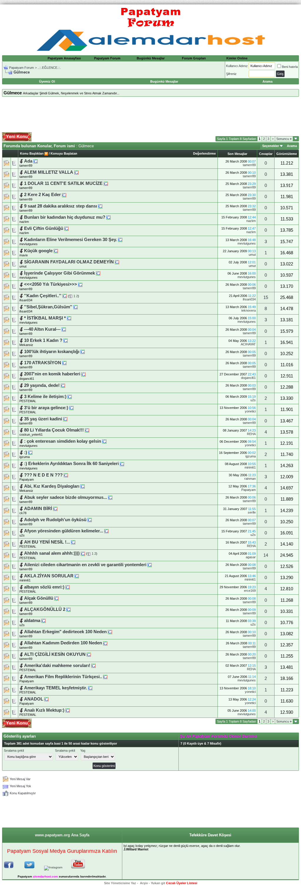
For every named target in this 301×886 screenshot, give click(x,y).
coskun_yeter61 (31, 434)
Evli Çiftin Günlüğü (44, 228)
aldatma (32, 620)
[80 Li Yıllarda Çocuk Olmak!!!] (87, 430)
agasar (251, 557)
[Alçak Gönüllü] (56, 598)
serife (252, 512)
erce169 (250, 590)
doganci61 (26, 378)
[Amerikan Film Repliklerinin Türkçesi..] (105, 676)
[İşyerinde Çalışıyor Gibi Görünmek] (98, 273)
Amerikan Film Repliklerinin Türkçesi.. (63, 676)
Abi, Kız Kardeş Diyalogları (51, 486)
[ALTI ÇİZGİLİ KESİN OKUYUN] (89, 654)
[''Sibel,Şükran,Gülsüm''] (75, 307)
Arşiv (144, 883)
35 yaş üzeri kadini (43, 419)
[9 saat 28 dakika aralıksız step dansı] (100, 206)
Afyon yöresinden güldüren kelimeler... (63, 531)
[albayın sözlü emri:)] (68, 587)
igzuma (24, 457)
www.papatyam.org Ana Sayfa (62, 835)
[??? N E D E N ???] (66, 475)
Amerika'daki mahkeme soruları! (57, 665)
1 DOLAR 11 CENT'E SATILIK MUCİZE (63, 183)
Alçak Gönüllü (39, 598)
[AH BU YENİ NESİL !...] (73, 542)
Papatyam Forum (107, 58)
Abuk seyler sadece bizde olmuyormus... (66, 497)
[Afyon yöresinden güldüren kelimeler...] (106, 531)
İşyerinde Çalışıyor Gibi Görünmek (59, 273)
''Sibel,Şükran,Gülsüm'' (48, 307)
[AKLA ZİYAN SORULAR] (77, 576)
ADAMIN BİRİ (38, 508)
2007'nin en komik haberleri (52, 374)
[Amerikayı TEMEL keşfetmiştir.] (90, 688)
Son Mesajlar (237, 154)
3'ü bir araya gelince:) (46, 407)
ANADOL (33, 699)
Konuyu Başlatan (64, 153)
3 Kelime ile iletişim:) (45, 396)
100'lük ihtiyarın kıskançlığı (52, 351)
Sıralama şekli (14, 750)
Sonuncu (284, 139)
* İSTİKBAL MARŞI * (45, 318)
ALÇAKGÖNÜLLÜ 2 (45, 609)
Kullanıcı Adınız (237, 66)
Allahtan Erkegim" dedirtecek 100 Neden (66, 631)
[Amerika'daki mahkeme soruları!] (93, 665)
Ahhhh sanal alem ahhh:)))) (52, 553)
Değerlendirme (204, 153)
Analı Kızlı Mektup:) (44, 710)
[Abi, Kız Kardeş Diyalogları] (83, 486)
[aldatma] (43, 620)
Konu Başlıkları (32, 153)
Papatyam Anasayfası (64, 58)
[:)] (30, 452)
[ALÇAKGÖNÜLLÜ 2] (68, 609)
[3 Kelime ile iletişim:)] (70, 396)
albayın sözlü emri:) (44, 587)
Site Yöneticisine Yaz (120, 883)
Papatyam (26, 479)
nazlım (24, 221)
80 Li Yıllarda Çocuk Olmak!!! (54, 430)
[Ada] (36, 161)
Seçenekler (270, 146)
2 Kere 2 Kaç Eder (42, 194)
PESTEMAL (27, 401)
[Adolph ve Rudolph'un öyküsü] (90, 519)
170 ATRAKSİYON (43, 362)
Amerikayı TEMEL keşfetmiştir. (55, 688)
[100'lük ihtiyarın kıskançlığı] (83, 351)
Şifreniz (231, 74)
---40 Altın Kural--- (43, 329)
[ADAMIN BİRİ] (55, 508)
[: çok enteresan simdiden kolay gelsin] (104, 441)
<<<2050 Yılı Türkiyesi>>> (51, 284)
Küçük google (39, 250)
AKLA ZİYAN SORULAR (48, 576)
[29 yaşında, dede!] (63, 385)
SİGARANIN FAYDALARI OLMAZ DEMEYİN (69, 262)
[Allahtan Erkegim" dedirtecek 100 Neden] (110, 631)
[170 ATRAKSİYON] (64, 362)
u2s (253, 400)
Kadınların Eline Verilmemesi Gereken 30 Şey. (71, 239)
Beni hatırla (290, 66)
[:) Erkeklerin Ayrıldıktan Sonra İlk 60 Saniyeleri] (122, 463)
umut (252, 254)
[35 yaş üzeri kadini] (65, 419)
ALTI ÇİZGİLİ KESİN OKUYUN (55, 654)
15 (265, 297)
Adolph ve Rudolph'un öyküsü (56, 519)
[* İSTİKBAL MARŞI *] (69, 318)
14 (265, 555)
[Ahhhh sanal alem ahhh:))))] (83, 553)
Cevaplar (265, 154)
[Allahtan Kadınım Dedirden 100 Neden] (105, 643)
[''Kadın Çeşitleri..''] (65, 295)
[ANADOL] (46, 699)
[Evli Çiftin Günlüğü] (66, 228)
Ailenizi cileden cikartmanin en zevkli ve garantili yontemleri (86, 564)
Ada (29, 161)
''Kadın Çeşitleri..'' (42, 295)
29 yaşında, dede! (42, 385)
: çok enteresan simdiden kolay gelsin (62, 441)
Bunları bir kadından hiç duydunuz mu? (64, 217)
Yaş (83, 750)
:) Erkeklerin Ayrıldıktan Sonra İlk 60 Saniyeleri (72, 463)
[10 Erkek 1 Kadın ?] (65, 340)
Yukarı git (158, 883)
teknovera (248, 310)
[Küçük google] (56, 250)
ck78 (22, 513)
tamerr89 (25, 165)
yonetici (250, 411)
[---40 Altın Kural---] (64, 329)
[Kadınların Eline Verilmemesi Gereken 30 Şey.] (120, 239)
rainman (250, 478)
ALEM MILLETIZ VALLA (48, 172)
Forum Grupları (194, 58)
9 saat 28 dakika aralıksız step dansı (60, 206)
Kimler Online (237, 58)
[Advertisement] (150, 114)
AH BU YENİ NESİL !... (47, 542)
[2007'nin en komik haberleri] (83, 374)
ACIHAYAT (248, 344)
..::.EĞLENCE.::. (49, 67)
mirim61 (250, 467)
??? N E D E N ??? (43, 475)
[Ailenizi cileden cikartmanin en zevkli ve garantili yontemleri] (150, 564)
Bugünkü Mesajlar (151, 58)
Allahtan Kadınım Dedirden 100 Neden (63, 643)
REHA (251, 434)
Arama (292, 146)
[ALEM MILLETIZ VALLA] (76, 172)
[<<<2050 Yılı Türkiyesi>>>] (80, 284)
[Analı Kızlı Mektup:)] (68, 710)
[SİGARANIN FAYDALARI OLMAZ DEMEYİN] (117, 262)
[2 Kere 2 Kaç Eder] (64, 194)
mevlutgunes (28, 244)
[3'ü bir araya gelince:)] (71, 407)
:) (25, 452)
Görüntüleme (286, 154)
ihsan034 (25, 300)
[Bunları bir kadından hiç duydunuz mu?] (108, 217)
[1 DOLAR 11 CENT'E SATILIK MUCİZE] (106, 183)
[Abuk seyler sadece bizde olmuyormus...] (110, 497)
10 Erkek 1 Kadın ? (43, 340)
